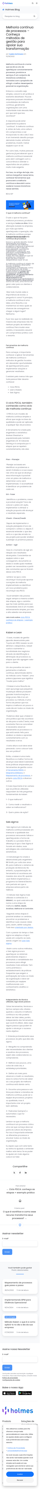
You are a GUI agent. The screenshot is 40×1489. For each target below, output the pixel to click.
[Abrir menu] (37, 3)
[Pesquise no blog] (34, 16)
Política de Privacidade (16, 1448)
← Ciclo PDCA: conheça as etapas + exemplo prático (20, 1191)
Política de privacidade (10, 1378)
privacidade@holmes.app (17, 1451)
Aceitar (20, 1474)
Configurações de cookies (11, 1380)
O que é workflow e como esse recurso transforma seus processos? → (19, 1215)
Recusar (20, 1480)
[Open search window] (33, 3)
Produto (6, 1421)
